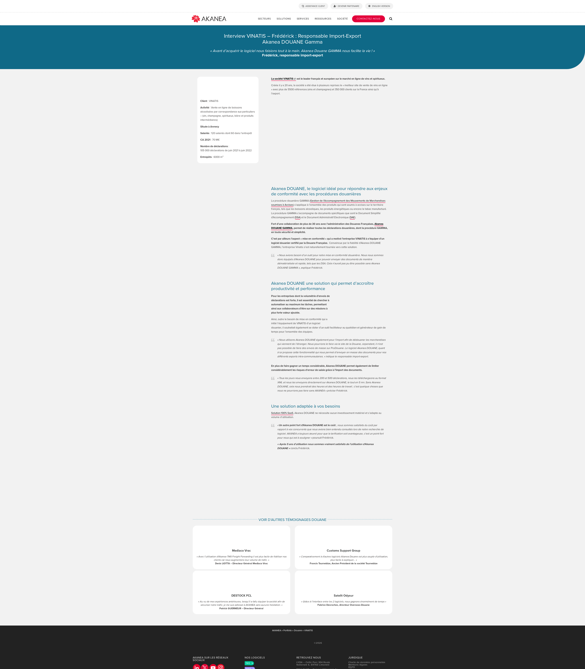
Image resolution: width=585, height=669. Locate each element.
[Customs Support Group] (343, 547)
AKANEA (276, 630)
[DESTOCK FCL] (241, 592)
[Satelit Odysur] (343, 592)
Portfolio (287, 630)
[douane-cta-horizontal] (329, 461)
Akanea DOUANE (288, 188)
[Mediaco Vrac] (241, 547)
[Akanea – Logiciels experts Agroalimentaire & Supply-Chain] (209, 16)
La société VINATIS (282, 79)
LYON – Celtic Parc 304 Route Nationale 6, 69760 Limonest (313, 663)
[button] (391, 19)
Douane (298, 630)
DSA (297, 217)
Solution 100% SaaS (282, 413)
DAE (352, 217)
